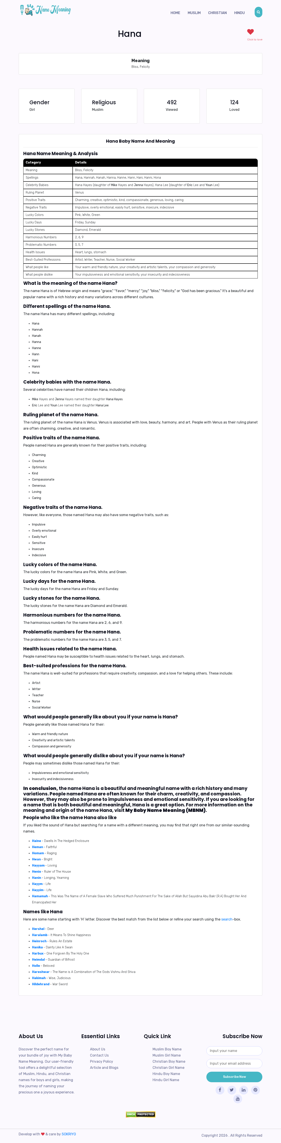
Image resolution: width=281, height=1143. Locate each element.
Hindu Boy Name (166, 1074)
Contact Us (99, 1055)
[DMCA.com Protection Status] (140, 1114)
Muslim (194, 13)
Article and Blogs (104, 1068)
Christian (217, 13)
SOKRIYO (69, 1134)
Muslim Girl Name (167, 1055)
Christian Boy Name (169, 1061)
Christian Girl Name (168, 1068)
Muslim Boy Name (167, 1049)
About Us (97, 1049)
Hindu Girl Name (166, 1080)
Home (175, 13)
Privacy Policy (101, 1061)
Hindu (239, 13)
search (226, 919)
